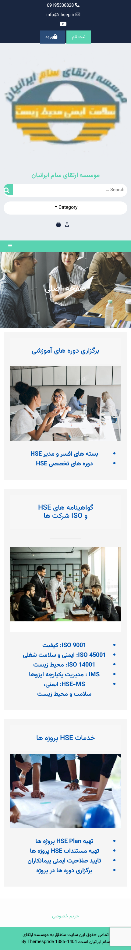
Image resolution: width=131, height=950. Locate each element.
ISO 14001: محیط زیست (64, 665)
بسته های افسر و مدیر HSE (64, 454)
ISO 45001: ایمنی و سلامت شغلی (64, 655)
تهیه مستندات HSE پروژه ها (64, 851)
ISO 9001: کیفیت (64, 645)
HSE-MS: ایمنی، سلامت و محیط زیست (64, 689)
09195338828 (61, 5)
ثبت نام (79, 37)
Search (8, 189)
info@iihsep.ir (60, 15)
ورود (49, 37)
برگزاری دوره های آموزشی (65, 350)
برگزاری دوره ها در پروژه (64, 871)
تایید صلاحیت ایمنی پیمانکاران (64, 861)
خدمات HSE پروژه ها (65, 738)
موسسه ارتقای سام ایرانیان (65, 175)
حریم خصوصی (65, 916)
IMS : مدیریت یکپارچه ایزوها (64, 675)
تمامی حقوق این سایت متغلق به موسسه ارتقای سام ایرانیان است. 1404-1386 (66, 938)
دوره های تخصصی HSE (64, 464)
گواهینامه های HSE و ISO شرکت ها (65, 512)
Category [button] (67, 208)
